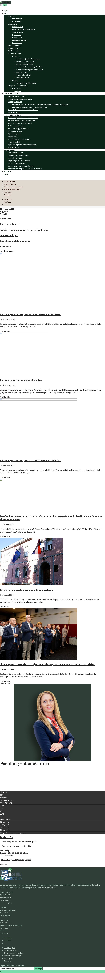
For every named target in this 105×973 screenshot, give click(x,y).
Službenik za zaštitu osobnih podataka (21, 121)
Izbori (6, 174)
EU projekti (8, 192)
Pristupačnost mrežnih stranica (19, 139)
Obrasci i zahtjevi (9, 235)
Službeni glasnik (10, 184)
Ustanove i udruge (14, 54)
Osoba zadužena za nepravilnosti (20, 123)
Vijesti (6, 11)
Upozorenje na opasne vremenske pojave (21, 380)
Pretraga (38, 968)
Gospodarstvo (17, 91)
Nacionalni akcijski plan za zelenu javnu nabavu (25, 169)
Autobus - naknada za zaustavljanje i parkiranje (24, 229)
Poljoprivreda (16, 88)
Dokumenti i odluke (11, 94)
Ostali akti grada (14, 112)
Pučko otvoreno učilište (24, 64)
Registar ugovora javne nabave (19, 161)
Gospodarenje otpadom (13, 187)
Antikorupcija (12, 137)
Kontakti (7, 171)
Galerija (5, 850)
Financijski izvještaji (15, 102)
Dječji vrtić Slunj (21, 72)
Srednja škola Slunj (22, 78)
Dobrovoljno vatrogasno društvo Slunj (29, 70)
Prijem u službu (13, 147)
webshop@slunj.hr (48, 887)
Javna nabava (9, 150)
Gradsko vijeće (17, 32)
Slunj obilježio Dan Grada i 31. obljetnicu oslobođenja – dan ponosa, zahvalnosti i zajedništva (47, 664)
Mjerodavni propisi (14, 134)
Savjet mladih (17, 43)
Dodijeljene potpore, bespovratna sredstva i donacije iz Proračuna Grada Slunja (40, 104)
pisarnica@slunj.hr (5, 900)
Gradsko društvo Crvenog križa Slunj (29, 67)
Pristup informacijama (12, 115)
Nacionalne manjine (19, 40)
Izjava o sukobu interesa (16, 163)
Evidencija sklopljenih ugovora (18, 129)
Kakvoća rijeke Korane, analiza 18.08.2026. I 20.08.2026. (30, 314)
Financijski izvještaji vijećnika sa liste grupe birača (29, 107)
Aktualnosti (5, 218)
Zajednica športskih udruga (26, 83)
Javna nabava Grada (15, 153)
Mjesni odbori (17, 37)
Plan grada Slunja (14, 46)
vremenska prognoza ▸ (13, 833)
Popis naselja (16, 21)
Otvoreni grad (9, 182)
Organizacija (12, 24)
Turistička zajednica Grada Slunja (28, 59)
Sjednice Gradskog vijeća (17, 96)
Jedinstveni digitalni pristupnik (15, 241)
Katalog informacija (15, 131)
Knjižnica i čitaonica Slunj (25, 62)
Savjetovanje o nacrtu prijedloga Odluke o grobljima (26, 589)
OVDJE (97, 885)
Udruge (14, 80)
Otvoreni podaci (14, 142)
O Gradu (11, 16)
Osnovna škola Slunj (23, 75)
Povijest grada (13, 48)
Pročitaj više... (5, 331)
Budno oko (6, 837)
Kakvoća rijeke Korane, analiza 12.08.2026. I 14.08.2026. (30, 460)
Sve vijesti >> (5, 683)
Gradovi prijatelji (14, 51)
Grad (6, 13)
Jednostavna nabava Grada (18, 155)
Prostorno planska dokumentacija (20, 99)
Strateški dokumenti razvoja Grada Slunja (23, 110)
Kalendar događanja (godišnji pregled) (16, 859)
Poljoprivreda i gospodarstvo (18, 86)
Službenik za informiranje (17, 126)
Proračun (7, 195)
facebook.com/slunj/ (6, 903)
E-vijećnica (5, 246)
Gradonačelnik (17, 27)
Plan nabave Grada (15, 158)
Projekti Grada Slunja (12, 190)
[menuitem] (54, 52)
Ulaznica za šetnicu (9, 224)
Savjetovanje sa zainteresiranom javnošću (23, 118)
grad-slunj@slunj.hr (5, 898)
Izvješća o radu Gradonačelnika (23, 29)
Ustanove (15, 56)
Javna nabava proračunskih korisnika (21, 166)
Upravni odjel (16, 35)
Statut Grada (17, 19)
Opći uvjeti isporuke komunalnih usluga (22, 145)
